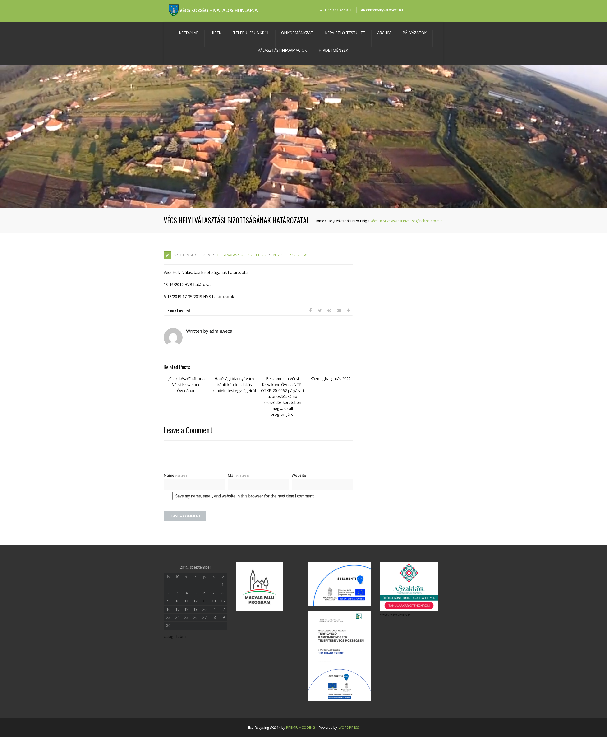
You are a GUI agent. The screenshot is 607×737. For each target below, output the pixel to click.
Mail (238, 475)
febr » (181, 636)
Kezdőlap (188, 32)
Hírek (215, 32)
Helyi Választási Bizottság (347, 221)
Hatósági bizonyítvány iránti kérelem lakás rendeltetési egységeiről (234, 384)
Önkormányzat (297, 32)
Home (319, 221)
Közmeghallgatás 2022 (330, 378)
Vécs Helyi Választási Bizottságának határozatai (206, 272)
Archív (384, 32)
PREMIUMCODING (300, 727)
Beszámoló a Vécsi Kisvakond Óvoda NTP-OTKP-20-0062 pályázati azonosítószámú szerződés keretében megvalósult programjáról (282, 396)
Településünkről (251, 32)
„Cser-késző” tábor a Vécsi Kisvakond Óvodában (186, 384)
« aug (168, 636)
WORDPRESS (349, 727)
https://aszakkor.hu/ (395, 615)
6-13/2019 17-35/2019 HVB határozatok (199, 296)
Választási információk (282, 50)
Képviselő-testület (345, 32)
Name (176, 475)
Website (299, 475)
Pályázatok (415, 32)
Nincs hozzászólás (290, 254)
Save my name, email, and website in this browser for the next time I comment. (244, 496)
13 (204, 601)
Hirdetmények (333, 50)
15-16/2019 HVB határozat (187, 284)
